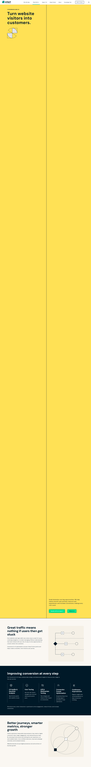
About (60, 2)
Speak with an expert (57, 611)
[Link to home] (6, 2)
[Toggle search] (88, 2)
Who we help (27, 2)
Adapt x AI (44, 2)
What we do (36, 2)
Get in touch (80, 2)
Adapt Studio (53, 2)
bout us (71, 611)
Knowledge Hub (67, 2)
